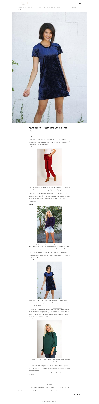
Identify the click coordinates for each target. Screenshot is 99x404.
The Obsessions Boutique (47, 401)
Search (31, 387)
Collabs (35, 387)
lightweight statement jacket (42, 316)
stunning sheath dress (57, 308)
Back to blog (50, 379)
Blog (68, 387)
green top (48, 366)
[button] (35, 7)
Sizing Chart (48, 387)
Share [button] (31, 136)
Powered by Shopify (54, 401)
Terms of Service (63, 387)
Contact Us (53, 387)
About (58, 387)
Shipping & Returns (41, 387)
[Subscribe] (37, 394)
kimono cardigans (44, 254)
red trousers (48, 200)
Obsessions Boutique (55, 372)
